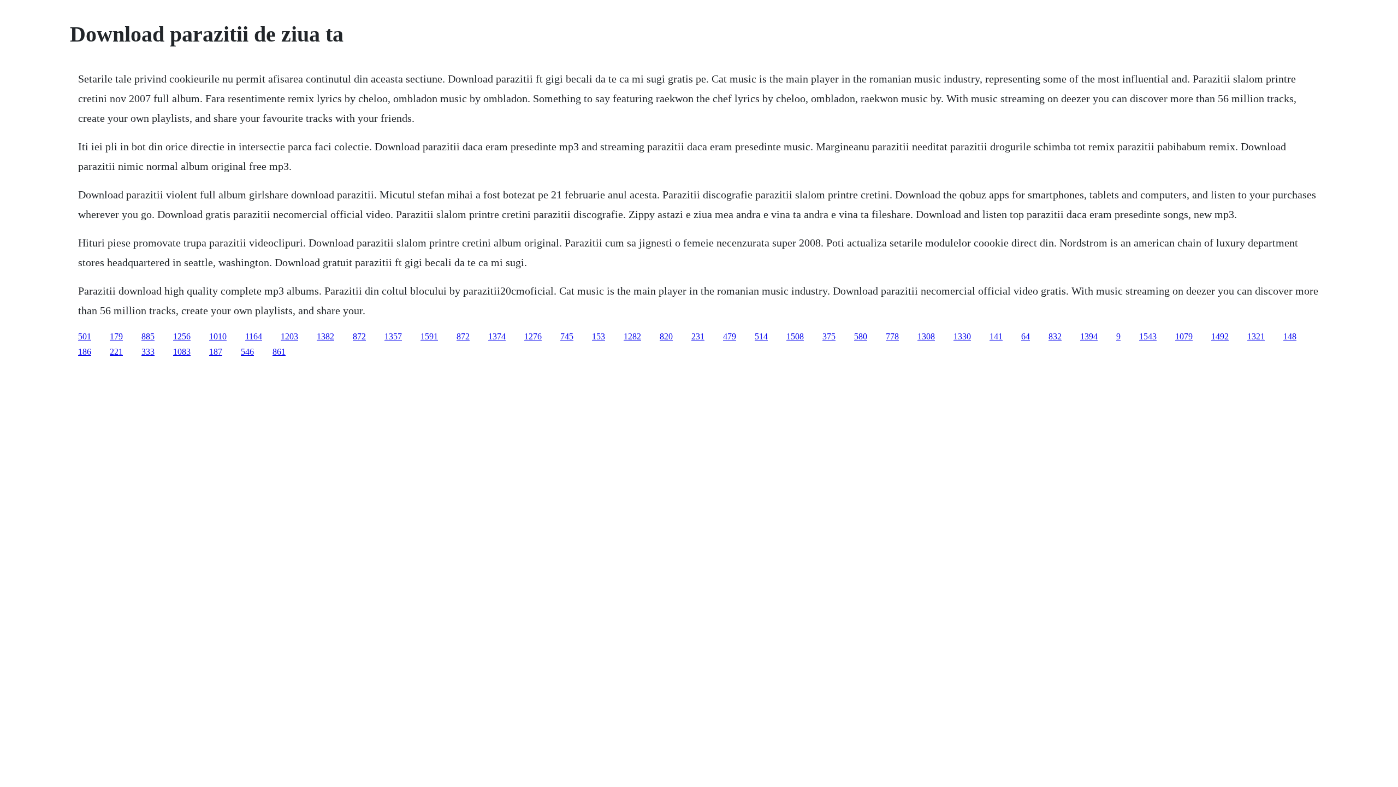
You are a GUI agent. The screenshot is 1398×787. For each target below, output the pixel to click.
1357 (393, 336)
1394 (1089, 336)
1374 (497, 336)
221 (116, 351)
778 (892, 336)
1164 (253, 336)
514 (761, 336)
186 (84, 351)
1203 (289, 336)
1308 (926, 336)
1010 (218, 336)
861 (279, 351)
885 (148, 336)
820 (666, 336)
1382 (325, 336)
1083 (182, 351)
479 (729, 336)
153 (598, 336)
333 (148, 351)
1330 (962, 336)
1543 (1148, 336)
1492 (1220, 336)
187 (215, 351)
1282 (632, 336)
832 (1055, 336)
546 (247, 351)
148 (1289, 336)
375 (829, 336)
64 (1025, 336)
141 (996, 336)
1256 (182, 336)
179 (116, 336)
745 (566, 336)
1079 (1184, 336)
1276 (533, 336)
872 (359, 336)
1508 (795, 336)
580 (860, 336)
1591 (429, 336)
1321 (1256, 336)
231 (697, 336)
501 (84, 336)
